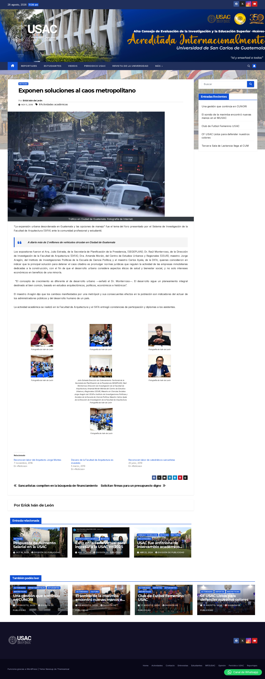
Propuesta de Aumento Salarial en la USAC (34, 545)
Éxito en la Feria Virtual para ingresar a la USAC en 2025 (100, 545)
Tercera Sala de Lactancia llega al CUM (225, 145)
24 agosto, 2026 (26, 605)
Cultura (95, 592)
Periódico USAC (236, 665)
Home (145, 665)
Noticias (23, 84)
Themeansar (63, 669)
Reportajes (29, 66)
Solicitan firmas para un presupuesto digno (131, 485)
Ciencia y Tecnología (147, 535)
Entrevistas (183, 665)
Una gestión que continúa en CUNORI (224, 106)
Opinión (222, 665)
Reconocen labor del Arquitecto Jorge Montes (37, 460)
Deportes (157, 588)
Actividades (19, 588)
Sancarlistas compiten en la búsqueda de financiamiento (58, 485)
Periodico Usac (95, 66)
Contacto (170, 665)
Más (158, 66)
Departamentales (36, 588)
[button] (249, 65)
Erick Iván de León (32, 100)
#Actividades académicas (53, 104)
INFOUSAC (210, 665)
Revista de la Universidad (130, 66)
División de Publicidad (47, 552)
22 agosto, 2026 (88, 605)
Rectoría (175, 535)
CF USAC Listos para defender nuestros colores (224, 598)
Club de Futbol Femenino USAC (221, 126)
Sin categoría (144, 539)
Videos (72, 66)
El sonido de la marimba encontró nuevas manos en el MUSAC (100, 600)
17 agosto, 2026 (150, 605)
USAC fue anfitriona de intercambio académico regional (158, 547)
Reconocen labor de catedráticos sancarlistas (152, 460)
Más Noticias (20, 592)
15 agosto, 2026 (213, 605)
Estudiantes (52, 66)
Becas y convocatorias (87, 539)
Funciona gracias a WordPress (23, 669)
